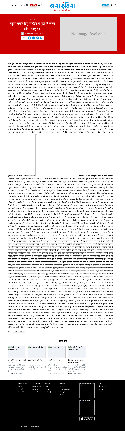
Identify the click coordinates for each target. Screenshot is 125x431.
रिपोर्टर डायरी (35, 389)
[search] (13, 5)
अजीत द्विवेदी (21, 389)
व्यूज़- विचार (105, 5)
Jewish (22, 331)
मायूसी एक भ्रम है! (54, 360)
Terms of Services (65, 389)
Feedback (62, 395)
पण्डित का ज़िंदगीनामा (36, 386)
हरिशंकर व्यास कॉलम (22, 383)
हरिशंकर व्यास (29, 33)
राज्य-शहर (19, 5)
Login (114, 5)
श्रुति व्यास (10, 373)
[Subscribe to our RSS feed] (106, 389)
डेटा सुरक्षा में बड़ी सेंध (35, 360)
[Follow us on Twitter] (99, 389)
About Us (62, 383)
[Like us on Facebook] (99, 386)
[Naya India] (62, 11)
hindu (16, 331)
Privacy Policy (63, 392)
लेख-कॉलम (20, 386)
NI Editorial (32, 371)
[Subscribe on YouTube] (106, 386)
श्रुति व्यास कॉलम (36, 383)
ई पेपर (34, 5)
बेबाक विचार (32, 19)
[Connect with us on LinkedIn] (102, 389)
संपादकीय (47, 386)
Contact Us (63, 386)
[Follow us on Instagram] (102, 386)
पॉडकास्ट (42, 5)
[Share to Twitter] (33, 37)
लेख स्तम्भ (47, 383)
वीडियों (27, 5)
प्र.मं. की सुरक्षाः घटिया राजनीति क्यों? (99, 175)
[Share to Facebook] (29, 37)
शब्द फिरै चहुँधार (48, 392)
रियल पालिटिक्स (21, 392)
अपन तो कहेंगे (35, 392)
